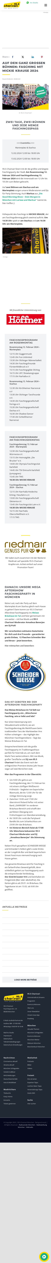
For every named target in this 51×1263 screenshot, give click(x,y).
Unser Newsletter (33, 1011)
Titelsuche (7, 1093)
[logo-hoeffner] (25, 315)
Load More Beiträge (25, 979)
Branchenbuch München (36, 1047)
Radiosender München (27, 1125)
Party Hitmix (8, 1096)
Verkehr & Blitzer (9, 1072)
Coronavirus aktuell (10, 1061)
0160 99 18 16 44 (17, 1026)
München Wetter (33, 1040)
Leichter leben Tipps (34, 1086)
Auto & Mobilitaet (10, 1082)
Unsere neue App (33, 1015)
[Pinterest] (42, 57)
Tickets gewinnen (10, 1104)
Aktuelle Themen (33, 1029)
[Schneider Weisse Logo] (25, 654)
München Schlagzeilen (35, 1033)
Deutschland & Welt (10, 1079)
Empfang (30, 1018)
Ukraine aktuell (9, 1065)
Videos (29, 1068)
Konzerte (7, 1100)
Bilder (29, 1065)
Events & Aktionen (33, 1004)
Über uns (30, 1008)
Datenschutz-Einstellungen (13, 1045)
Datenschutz (8, 1039)
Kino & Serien (32, 1079)
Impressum (8, 1036)
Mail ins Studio (9, 1033)
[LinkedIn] (32, 57)
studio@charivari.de (16, 1020)
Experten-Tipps (32, 1082)
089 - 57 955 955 (15, 1023)
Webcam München (34, 1043)
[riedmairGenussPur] (25, 541)
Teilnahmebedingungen (12, 1042)
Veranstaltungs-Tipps (34, 1089)
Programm (31, 1001)
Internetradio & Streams (35, 997)
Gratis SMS (31, 1093)
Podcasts (30, 1061)
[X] (22, 57)
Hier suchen (31, 1104)
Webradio (29, 1127)
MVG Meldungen (9, 1075)
